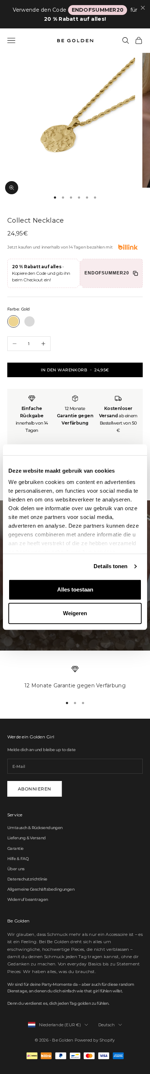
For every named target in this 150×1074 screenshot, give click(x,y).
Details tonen (110, 566)
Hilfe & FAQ (17, 858)
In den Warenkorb (75, 369)
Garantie (15, 848)
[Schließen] (142, 7)
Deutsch (106, 1024)
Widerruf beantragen (27, 899)
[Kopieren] (135, 273)
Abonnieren (34, 789)
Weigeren (75, 613)
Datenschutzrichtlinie (27, 879)
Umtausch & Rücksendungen (35, 827)
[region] (75, 677)
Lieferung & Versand (26, 837)
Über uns (16, 868)
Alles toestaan (75, 589)
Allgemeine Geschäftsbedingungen (40, 889)
